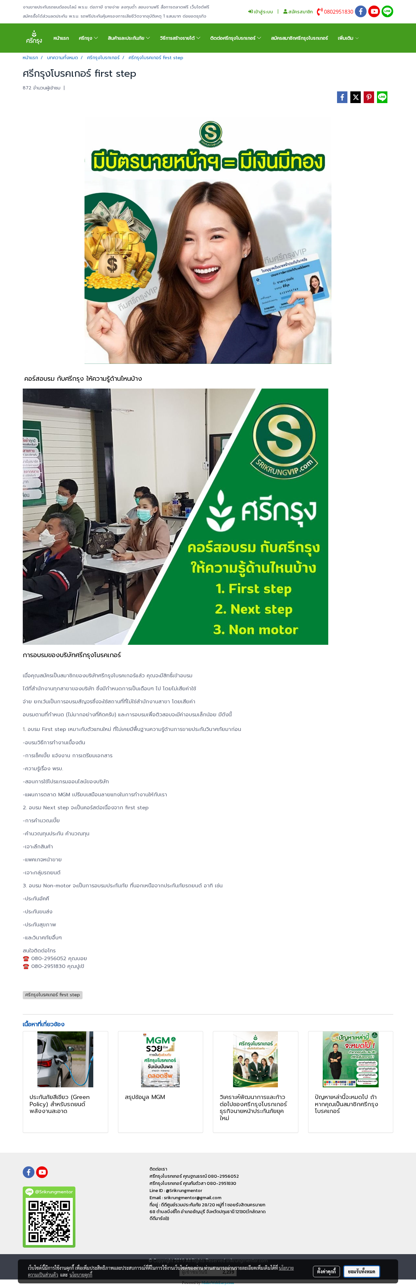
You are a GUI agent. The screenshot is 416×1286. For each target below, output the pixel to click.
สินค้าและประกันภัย (127, 38)
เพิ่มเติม (346, 38)
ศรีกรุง (86, 38)
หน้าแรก (61, 38)
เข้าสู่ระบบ (263, 11)
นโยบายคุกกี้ (81, 1275)
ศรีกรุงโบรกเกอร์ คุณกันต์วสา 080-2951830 (193, 1183)
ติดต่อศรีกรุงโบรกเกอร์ (233, 38)
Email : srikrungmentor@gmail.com (185, 1197)
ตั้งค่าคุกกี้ (326, 1271)
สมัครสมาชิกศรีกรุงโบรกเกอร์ (299, 38)
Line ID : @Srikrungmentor (176, 1190)
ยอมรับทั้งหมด (361, 1271)
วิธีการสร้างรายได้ (178, 38)
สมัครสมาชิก (300, 11)
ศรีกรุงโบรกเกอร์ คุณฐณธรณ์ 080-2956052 (194, 1176)
